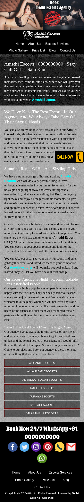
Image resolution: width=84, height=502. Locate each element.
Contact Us (67, 50)
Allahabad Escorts (42, 371)
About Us (34, 43)
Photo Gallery (18, 50)
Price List (38, 50)
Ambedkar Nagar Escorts (42, 379)
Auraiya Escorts (42, 396)
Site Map (48, 497)
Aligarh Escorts (42, 363)
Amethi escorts (21, 267)
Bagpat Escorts (42, 404)
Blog (52, 50)
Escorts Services (57, 43)
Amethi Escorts (43, 99)
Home (19, 43)
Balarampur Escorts (42, 413)
